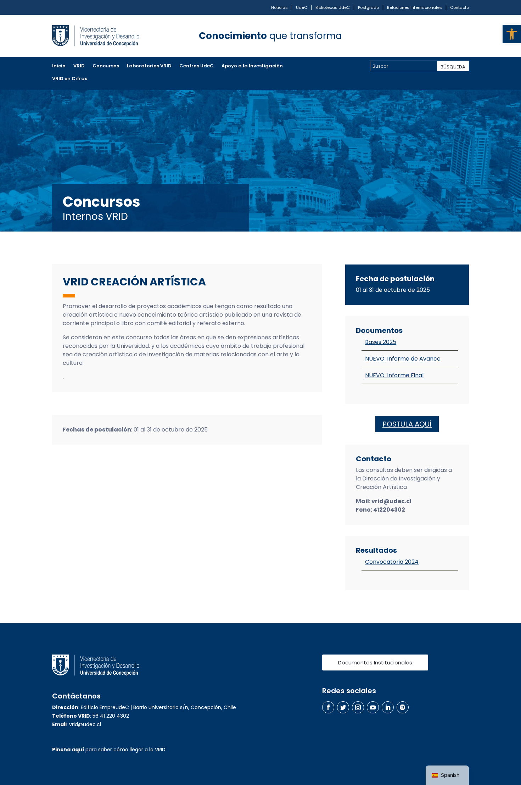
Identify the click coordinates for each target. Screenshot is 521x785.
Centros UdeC (196, 66)
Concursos (106, 66)
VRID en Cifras (69, 79)
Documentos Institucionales (375, 662)
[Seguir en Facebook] (328, 707)
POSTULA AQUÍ (407, 424)
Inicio (59, 66)
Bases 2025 (380, 342)
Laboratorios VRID (149, 66)
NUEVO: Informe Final (394, 375)
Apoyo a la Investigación (252, 66)
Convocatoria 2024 (392, 562)
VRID (79, 66)
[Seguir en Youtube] (373, 707)
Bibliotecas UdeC (332, 7)
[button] (512, 34)
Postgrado (368, 7)
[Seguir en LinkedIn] (388, 707)
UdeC (301, 7)
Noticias (279, 7)
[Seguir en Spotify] (403, 707)
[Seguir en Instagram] (358, 707)
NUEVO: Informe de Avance (403, 359)
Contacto (459, 7)
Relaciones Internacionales (414, 7)
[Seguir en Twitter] (343, 707)
